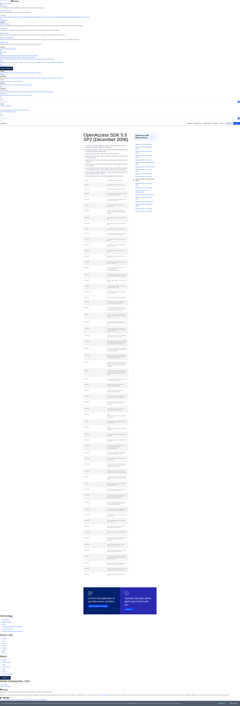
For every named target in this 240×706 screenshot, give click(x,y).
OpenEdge (34, 55)
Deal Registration (16, 85)
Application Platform (27, 55)
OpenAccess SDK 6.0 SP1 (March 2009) (143, 170)
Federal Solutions (4, 42)
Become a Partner (11, 85)
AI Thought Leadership (5, 10)
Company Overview (5, 91)
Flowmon (30, 59)
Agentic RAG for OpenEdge (34, 17)
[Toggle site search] (1, 113)
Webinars (20, 78)
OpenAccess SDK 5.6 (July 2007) (143, 176)
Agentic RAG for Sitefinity (20, 17)
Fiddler (21, 62)
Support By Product (5, 72)
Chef (5, 59)
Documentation (31, 78)
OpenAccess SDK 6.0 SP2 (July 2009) (144, 167)
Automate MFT (31, 63)
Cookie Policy (134, 703)
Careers (26, 95)
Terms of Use (3, 700)
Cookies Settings (233, 703)
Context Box (53, 17)
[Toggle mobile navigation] (1, 120)
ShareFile (24, 57)
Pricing (222, 123)
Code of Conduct (42, 700)
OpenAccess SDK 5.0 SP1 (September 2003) (142, 191)
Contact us (5, 677)
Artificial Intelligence (5, 24)
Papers (16, 78)
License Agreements (32, 700)
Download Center (22, 72)
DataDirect (14, 55)
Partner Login (20, 85)
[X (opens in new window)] (3, 698)
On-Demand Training (17, 81)
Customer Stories (55, 78)
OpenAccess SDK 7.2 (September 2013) (143, 156)
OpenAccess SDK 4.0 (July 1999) (143, 211)
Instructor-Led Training (5, 81)
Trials (3, 641)
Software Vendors (207, 123)
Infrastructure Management (7, 37)
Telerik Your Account (23, 110)
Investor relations (6, 667)
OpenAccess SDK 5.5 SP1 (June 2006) (143, 184)
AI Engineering (3, 20)
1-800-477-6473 (4, 111)
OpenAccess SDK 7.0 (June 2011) (143, 160)
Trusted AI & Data (4, 49)
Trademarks (105, 695)
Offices (30, 95)
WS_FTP (6, 65)
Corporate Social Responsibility (36, 91)
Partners (2, 83)
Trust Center (21, 95)
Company (2, 88)
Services (2, 74)
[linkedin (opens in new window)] (8, 698)
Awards (4, 664)
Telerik (15, 57)
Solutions (2, 22)
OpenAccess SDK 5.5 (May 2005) (143, 187)
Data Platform (3, 17)
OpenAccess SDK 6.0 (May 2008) (143, 174)
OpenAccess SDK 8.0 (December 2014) (143, 152)
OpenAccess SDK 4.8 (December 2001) (143, 198)
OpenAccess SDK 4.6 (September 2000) (143, 205)
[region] (120, 703)
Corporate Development (22, 91)
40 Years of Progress (7, 674)
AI (0, 4)
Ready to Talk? (12, 111)
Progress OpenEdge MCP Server (76, 17)
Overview (189, 123)
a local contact (7, 686)
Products (2, 47)
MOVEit (33, 57)
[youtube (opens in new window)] (4, 698)
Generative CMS (45, 17)
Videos (25, 78)
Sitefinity (11, 57)
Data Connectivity (197, 123)
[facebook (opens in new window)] (1, 698)
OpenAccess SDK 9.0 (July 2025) (143, 144)
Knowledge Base (39, 78)
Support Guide (31, 72)
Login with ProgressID (5, 105)
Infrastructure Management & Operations (17, 59)
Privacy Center (10, 700)
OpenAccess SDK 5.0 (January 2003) (144, 194)
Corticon (19, 55)
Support (2, 71)
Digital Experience (4, 33)
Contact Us (229, 123)
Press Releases (13, 95)
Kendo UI (20, 57)
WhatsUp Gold (45, 59)
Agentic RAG (10, 17)
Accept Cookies (221, 703)
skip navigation (5, 1)
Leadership (13, 91)
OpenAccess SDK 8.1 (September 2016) (143, 147)
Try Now (237, 123)
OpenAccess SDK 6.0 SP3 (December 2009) (144, 163)
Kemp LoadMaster (37, 59)
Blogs (45, 78)
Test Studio (26, 62)
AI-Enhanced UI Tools (5, 62)
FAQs (61, 78)
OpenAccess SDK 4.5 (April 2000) (143, 208)
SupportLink (9, 110)
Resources (3, 76)
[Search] (1, 97)
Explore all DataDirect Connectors (97, 606)
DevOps (2, 59)
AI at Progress (3, 6)
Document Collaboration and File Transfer (12, 631)
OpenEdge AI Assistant (62, 17)
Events (48, 78)
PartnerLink (15, 110)
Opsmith (44, 17)
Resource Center (10, 78)
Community (38, 72)
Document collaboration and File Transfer (39, 62)
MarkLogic (2, 55)
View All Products (6, 68)
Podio (29, 57)
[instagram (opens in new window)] (6, 698)
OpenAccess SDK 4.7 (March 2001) (144, 201)
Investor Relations (4, 95)
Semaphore (8, 55)
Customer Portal (14, 72)
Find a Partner (3, 85)
